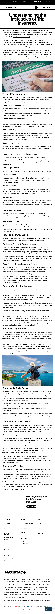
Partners (6, 555)
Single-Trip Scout (25, 526)
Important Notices (9, 539)
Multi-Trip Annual (25, 528)
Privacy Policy (8, 531)
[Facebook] (43, 573)
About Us (40, 523)
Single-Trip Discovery (27, 523)
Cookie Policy (7, 526)
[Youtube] (49, 573)
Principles (40, 533)
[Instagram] (47, 573)
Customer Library (37, 4)
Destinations (24, 543)
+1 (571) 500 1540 (24, 1)
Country (49, 4)
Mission (40, 531)
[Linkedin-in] (50, 573)
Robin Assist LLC (29, 600)
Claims (5, 528)
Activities (23, 541)
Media (39, 535)
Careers (40, 526)
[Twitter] (45, 573)
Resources (24, 538)
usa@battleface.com (37, 1)
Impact (39, 528)
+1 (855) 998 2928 (12, 1)
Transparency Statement (8, 534)
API (4, 553)
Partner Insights (8, 558)
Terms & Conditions (9, 537)
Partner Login (7, 560)
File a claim (48, 1)
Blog (22, 536)
